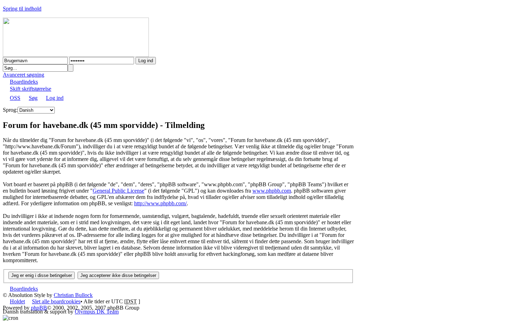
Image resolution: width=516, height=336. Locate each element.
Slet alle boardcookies (56, 301)
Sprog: (10, 110)
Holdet (17, 301)
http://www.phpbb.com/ (160, 203)
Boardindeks (24, 82)
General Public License (118, 191)
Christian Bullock (73, 295)
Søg (33, 98)
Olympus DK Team (97, 312)
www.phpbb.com (271, 191)
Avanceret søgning (23, 75)
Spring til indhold (22, 9)
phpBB (39, 308)
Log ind (55, 98)
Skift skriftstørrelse (30, 89)
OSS (15, 98)
